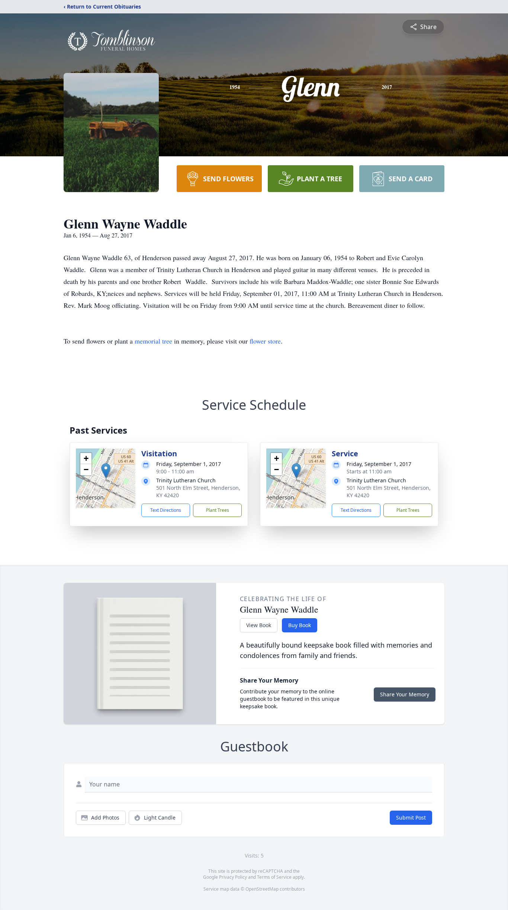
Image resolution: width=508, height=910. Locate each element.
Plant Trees (217, 510)
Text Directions (165, 510)
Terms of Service (274, 877)
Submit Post (411, 817)
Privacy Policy (233, 877)
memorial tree (153, 340)
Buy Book (299, 625)
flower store (265, 340)
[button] (105, 470)
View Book (258, 625)
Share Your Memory (404, 694)
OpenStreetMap (262, 889)
